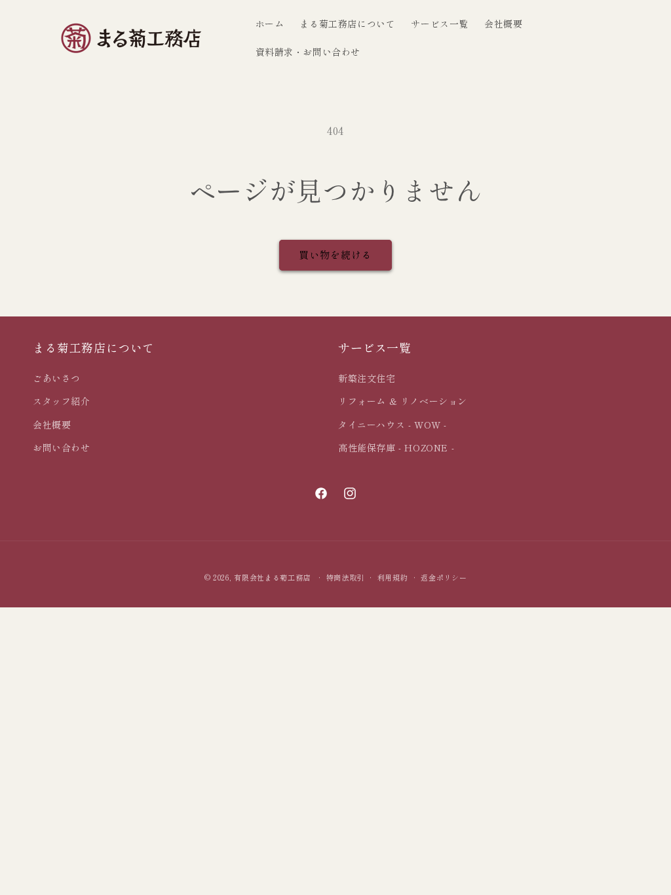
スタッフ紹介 (61, 401)
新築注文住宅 (367, 378)
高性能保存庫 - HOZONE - (396, 447)
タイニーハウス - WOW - (392, 424)
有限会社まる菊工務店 (272, 577)
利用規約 (392, 577)
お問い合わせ (61, 447)
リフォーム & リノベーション (402, 401)
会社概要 (52, 424)
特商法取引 (345, 577)
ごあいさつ (57, 378)
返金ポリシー (444, 577)
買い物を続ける (335, 254)
